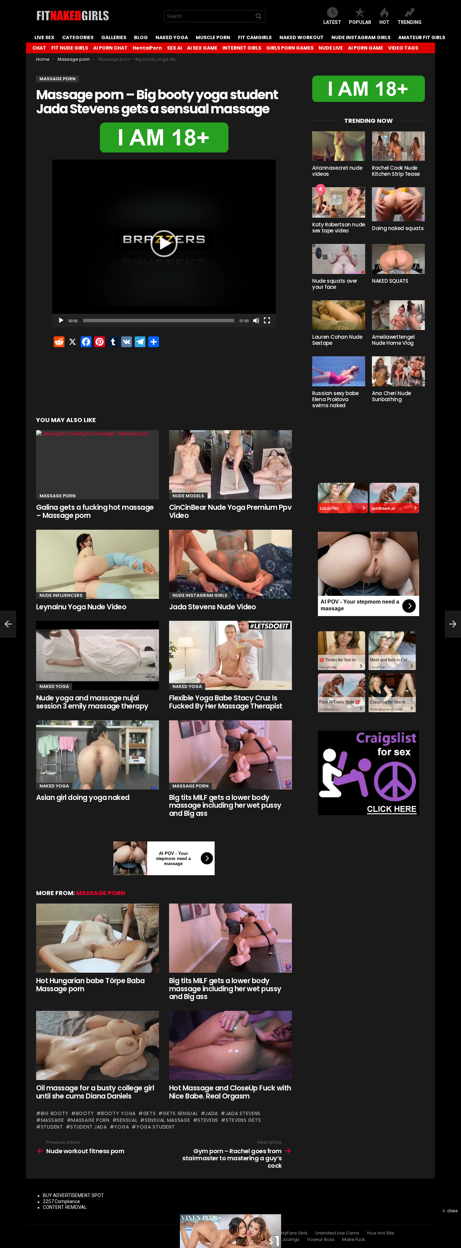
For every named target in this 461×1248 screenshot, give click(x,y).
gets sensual (180, 1113)
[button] (164, 243)
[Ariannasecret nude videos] (338, 146)
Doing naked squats (398, 228)
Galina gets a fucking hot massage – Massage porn (95, 511)
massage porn (90, 1120)
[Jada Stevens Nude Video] (230, 564)
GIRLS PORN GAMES (290, 48)
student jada (88, 1127)
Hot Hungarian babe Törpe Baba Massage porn (90, 985)
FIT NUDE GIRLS (69, 48)
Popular (360, 22)
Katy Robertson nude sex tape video (338, 227)
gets (149, 1113)
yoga (121, 1127)
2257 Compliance (61, 1201)
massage (52, 1120)
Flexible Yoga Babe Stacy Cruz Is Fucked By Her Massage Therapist (225, 702)
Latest (332, 22)
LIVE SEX (44, 37)
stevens (207, 1120)
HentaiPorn (147, 48)
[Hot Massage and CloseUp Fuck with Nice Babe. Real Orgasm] (230, 1045)
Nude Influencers (61, 595)
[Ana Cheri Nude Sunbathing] (398, 371)
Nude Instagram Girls (360, 37)
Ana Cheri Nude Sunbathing (391, 396)
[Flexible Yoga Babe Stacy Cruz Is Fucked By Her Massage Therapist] (230, 655)
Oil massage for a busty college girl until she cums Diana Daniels (95, 1092)
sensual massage (167, 1120)
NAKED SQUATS (390, 280)
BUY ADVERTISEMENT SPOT (73, 1195)
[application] (164, 243)
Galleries (113, 37)
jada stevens (243, 1113)
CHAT (39, 48)
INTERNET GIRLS (241, 48)
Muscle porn (213, 37)
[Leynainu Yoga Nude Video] (97, 564)
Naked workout (301, 37)
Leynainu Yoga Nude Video (81, 607)
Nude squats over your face (334, 283)
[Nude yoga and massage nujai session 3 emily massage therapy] (97, 655)
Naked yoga (172, 37)
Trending (410, 22)
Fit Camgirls (255, 37)
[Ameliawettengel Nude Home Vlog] (398, 315)
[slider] (158, 320)
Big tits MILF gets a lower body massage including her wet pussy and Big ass (225, 805)
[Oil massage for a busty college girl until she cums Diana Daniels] (97, 1045)
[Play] (61, 320)
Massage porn (57, 496)
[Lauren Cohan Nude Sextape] (338, 315)
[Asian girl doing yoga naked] (97, 754)
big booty (55, 1113)
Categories (77, 37)
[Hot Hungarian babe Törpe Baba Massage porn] (97, 938)
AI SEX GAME (202, 48)
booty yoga (118, 1113)
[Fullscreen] (267, 320)
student (52, 1127)
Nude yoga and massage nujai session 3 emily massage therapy (92, 702)
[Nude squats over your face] (338, 259)
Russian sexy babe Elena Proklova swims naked (335, 399)
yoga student (155, 1127)
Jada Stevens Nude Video (212, 607)
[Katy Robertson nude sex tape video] (338, 202)
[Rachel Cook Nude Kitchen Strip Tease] (398, 146)
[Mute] (256, 320)
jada (211, 1113)
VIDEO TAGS (403, 48)
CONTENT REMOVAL (65, 1207)
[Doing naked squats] (398, 204)
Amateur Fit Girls (421, 37)
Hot (384, 22)
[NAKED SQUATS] (398, 259)
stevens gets (243, 1120)
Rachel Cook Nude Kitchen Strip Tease (396, 170)
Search (258, 17)
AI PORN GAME (365, 48)
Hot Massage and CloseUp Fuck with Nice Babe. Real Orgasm (230, 1092)
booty (85, 1113)
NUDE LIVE (331, 48)
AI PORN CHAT (110, 48)
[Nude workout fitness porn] (8, 624)
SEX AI (174, 48)
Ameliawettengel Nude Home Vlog (393, 339)
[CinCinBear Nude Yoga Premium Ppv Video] (230, 464)
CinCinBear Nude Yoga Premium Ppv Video (230, 511)
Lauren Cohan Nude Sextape (337, 339)
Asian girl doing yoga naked (83, 797)
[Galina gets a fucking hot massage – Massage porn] (97, 464)
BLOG (141, 37)
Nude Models (188, 496)
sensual (127, 1120)
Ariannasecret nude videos (337, 170)
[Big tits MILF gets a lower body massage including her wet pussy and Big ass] (230, 754)
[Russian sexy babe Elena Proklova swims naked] (338, 371)
